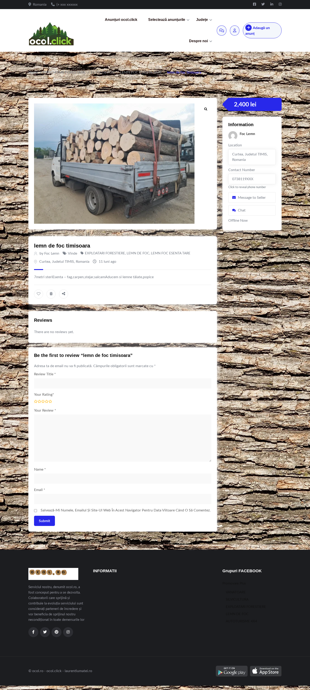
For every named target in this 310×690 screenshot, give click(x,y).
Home (33, 72)
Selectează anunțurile (166, 20)
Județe (202, 20)
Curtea (44, 261)
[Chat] (221, 30)
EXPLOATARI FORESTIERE (64, 72)
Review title (45, 374)
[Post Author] (232, 135)
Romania (82, 261)
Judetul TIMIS (63, 261)
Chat (242, 210)
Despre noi (198, 41)
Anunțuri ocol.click (121, 20)
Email (39, 490)
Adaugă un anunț (257, 30)
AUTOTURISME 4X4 (241, 621)
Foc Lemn (51, 253)
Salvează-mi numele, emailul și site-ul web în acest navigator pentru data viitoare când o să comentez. (126, 510)
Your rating (44, 394)
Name (40, 469)
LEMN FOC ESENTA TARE (141, 72)
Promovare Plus (234, 583)
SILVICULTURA (237, 599)
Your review (45, 410)
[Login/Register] (235, 30)
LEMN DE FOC (103, 72)
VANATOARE (236, 592)
